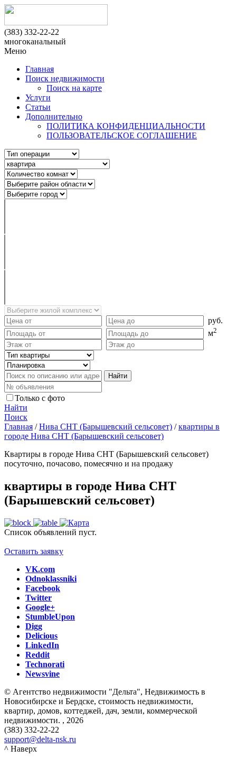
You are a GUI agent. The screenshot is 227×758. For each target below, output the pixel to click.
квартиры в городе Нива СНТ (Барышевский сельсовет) (112, 431)
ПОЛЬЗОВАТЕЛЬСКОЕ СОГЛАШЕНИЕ (121, 135)
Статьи (38, 106)
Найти (15, 407)
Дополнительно (53, 116)
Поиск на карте (74, 87)
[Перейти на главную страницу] (113, 15)
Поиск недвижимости (65, 78)
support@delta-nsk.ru (40, 739)
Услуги (38, 97)
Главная (39, 68)
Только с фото (40, 398)
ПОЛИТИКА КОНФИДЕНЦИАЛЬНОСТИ (125, 125)
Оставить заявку (33, 551)
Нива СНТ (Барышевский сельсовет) (105, 426)
